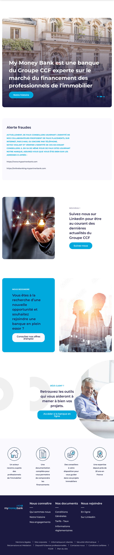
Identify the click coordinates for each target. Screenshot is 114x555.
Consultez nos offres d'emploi (28, 337)
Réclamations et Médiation (19, 545)
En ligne (85, 512)
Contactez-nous (77, 545)
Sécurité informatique (86, 542)
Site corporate (41, 542)
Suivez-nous (81, 245)
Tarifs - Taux (62, 521)
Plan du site (62, 549)
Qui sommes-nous (40, 512)
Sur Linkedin (88, 517)
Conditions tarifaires (97, 545)
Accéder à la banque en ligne (57, 414)
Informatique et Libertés (62, 542)
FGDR (50, 549)
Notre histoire (21, 95)
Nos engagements (40, 522)
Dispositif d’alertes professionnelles (51, 545)
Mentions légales (23, 542)
